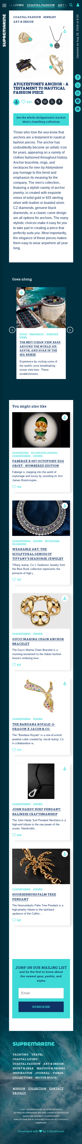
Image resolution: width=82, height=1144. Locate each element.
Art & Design (23, 21)
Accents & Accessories (44, 452)
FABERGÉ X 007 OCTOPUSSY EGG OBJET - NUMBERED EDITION (38, 463)
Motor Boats (46, 1077)
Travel (23, 333)
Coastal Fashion (41, 5)
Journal (42, 1073)
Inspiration (22, 1073)
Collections (22, 1077)
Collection (37, 1088)
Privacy (19, 1093)
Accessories (19, 543)
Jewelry (49, 17)
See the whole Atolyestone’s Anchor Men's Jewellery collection (41, 119)
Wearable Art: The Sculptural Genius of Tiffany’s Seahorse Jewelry (37, 553)
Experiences (37, 333)
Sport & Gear (23, 1068)
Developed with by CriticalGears (41, 1131)
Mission (19, 1088)
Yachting (20, 1054)
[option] (41, 333)
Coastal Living (20, 452)
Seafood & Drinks (51, 1068)
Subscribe (41, 1006)
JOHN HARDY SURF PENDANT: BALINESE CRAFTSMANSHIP (36, 811)
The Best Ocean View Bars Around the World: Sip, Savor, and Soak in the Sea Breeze (40, 348)
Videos (58, 1073)
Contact (56, 1088)
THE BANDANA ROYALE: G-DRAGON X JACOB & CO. (33, 726)
